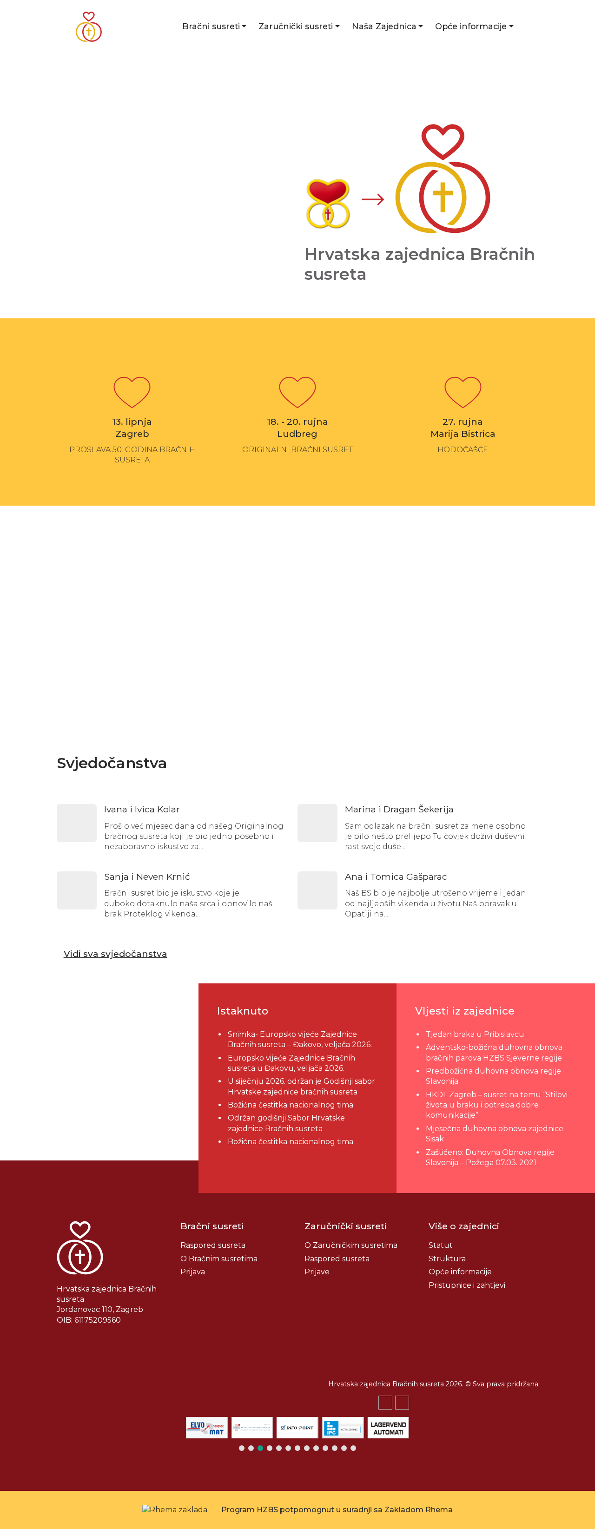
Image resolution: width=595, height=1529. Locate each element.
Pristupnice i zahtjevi (467, 1285)
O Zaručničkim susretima (350, 1245)
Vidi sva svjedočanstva (115, 953)
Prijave (317, 1271)
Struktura (447, 1258)
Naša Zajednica (384, 26)
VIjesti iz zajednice (465, 1010)
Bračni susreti (211, 26)
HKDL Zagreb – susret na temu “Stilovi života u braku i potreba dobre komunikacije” (497, 1105)
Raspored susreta (212, 1245)
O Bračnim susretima (219, 1258)
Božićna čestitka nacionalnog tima (291, 1105)
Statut (441, 1245)
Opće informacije (471, 26)
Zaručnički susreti (295, 26)
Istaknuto (242, 1010)
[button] (402, 1403)
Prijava (192, 1271)
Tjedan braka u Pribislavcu (475, 1034)
